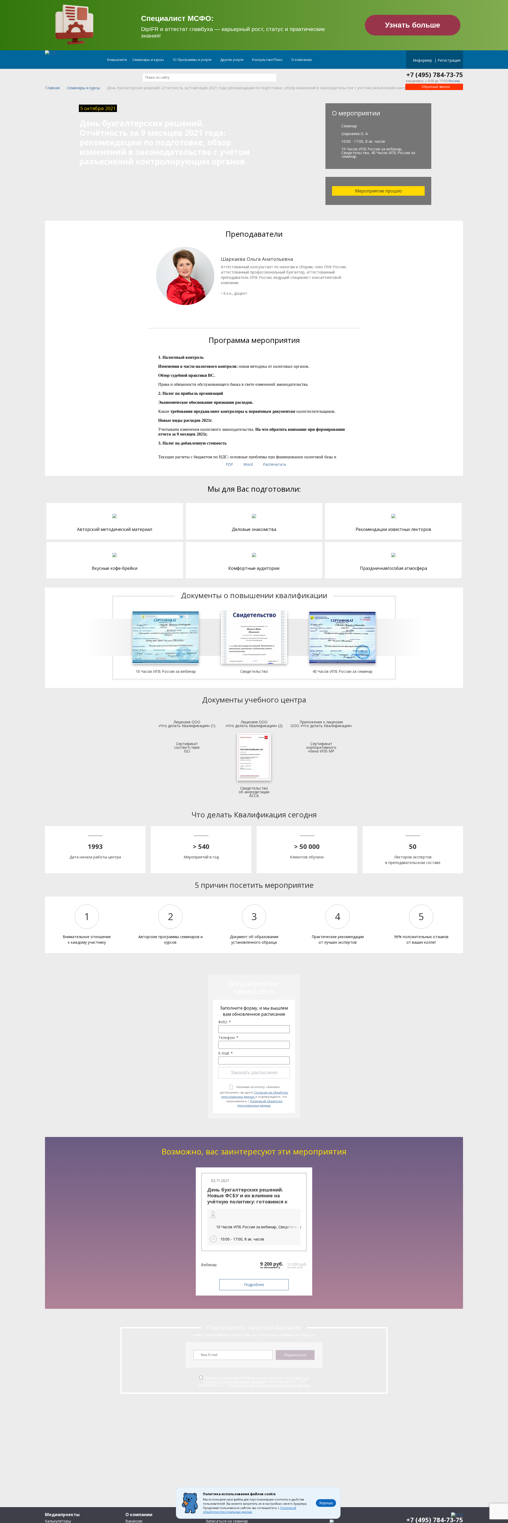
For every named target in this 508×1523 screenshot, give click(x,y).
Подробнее (254, 1284)
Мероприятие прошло (378, 191)
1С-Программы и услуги (192, 59)
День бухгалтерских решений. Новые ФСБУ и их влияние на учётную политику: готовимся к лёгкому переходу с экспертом (247, 1198)
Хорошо (326, 1503)
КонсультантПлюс (267, 59)
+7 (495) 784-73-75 (434, 74)
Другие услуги (232, 59)
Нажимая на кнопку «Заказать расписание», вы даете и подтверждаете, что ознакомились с (254, 1096)
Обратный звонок (435, 86)
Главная (52, 88)
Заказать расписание (254, 1072)
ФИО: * (224, 1022)
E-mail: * (225, 1053)
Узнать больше (412, 25)
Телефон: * (228, 1038)
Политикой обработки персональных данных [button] (249, 1510)
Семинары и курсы (148, 59)
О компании (301, 59)
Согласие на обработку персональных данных (254, 1094)
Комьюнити (117, 59)
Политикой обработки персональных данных (259, 1103)
